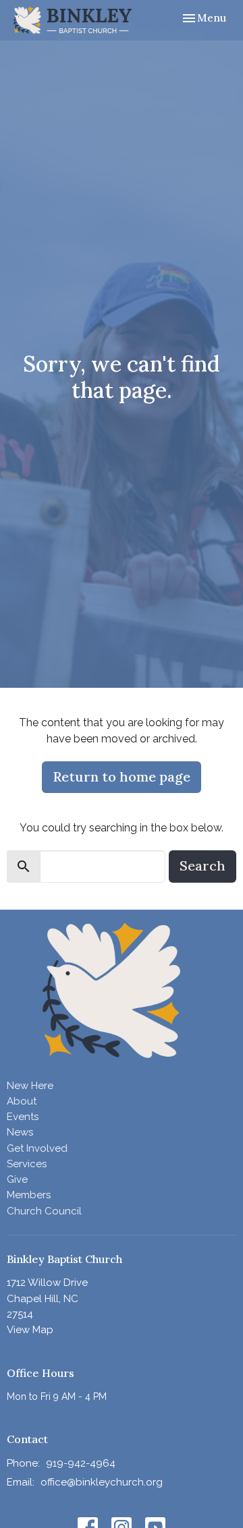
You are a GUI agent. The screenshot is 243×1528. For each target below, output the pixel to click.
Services (27, 1164)
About (21, 1101)
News (20, 1132)
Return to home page (121, 776)
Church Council (44, 1211)
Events (22, 1117)
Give (17, 1179)
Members (29, 1195)
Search (202, 865)
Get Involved (37, 1148)
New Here (30, 1086)
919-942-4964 (80, 1463)
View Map (30, 1330)
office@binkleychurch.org (101, 1482)
